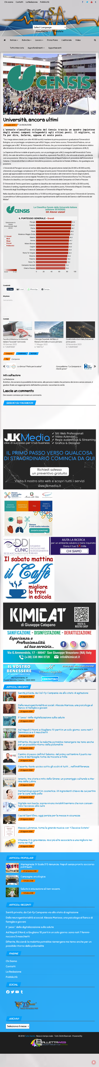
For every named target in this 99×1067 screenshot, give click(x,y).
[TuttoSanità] (4, 40)
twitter (87, 2)
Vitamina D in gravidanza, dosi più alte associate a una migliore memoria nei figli (55, 841)
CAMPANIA (22, 353)
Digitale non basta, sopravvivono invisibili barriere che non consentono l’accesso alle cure (55, 804)
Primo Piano (52, 40)
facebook (83, 2)
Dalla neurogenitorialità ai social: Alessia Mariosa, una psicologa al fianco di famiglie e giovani (55, 706)
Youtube (91, 2)
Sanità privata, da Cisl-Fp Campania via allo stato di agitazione (53, 692)
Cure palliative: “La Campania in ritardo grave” (68, 367)
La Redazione (32, 2)
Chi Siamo (11, 961)
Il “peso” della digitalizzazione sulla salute (41, 717)
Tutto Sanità (30, 1036)
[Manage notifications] (94, 1062)
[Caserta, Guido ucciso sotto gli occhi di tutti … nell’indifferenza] (9, 769)
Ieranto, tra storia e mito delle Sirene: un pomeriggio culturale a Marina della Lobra (56, 780)
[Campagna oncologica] (12, 880)
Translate (58, 31)
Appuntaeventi (54, 48)
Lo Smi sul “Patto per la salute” (29, 366)
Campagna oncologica (33, 876)
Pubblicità (44, 2)
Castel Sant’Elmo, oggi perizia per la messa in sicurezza (49, 815)
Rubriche (26, 40)
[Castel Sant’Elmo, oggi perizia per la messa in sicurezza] (9, 818)
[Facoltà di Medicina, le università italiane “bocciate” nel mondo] (17, 329)
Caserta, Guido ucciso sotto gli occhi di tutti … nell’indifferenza (53, 766)
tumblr (96, 2)
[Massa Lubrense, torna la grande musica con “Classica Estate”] (9, 831)
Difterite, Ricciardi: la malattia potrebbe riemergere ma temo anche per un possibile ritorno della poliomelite (56, 743)
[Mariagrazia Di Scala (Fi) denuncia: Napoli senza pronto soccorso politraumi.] (12, 867)
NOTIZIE (33, 353)
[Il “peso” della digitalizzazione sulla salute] (9, 720)
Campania (15, 359)
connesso (17, 395)
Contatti (19, 2)
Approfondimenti (35, 48)
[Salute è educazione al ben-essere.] (12, 892)
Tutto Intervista (17, 48)
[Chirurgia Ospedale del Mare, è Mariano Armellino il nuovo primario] (49, 329)
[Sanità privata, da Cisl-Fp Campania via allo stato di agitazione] (9, 696)
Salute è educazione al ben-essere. (40, 888)
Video (78, 40)
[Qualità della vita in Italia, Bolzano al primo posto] (80, 329)
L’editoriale (67, 40)
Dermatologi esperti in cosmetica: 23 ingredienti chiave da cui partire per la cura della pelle (57, 792)
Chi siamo (8, 2)
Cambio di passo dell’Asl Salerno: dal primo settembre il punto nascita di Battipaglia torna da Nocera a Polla (55, 755)
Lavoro (38, 40)
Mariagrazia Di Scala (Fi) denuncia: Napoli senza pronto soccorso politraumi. (57, 865)
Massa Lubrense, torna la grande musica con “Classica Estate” (53, 827)
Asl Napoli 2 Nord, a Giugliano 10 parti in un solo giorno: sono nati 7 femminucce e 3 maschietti (55, 731)
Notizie (13, 40)
